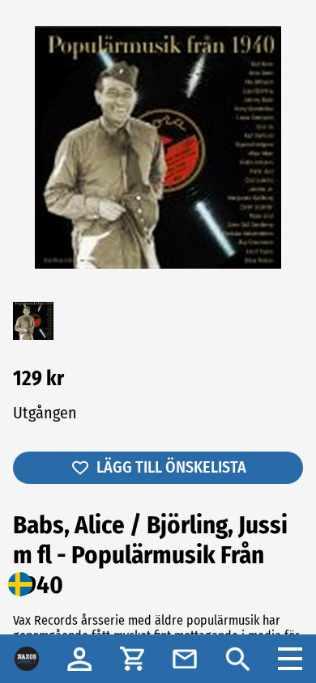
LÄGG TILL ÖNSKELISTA (171, 467)
